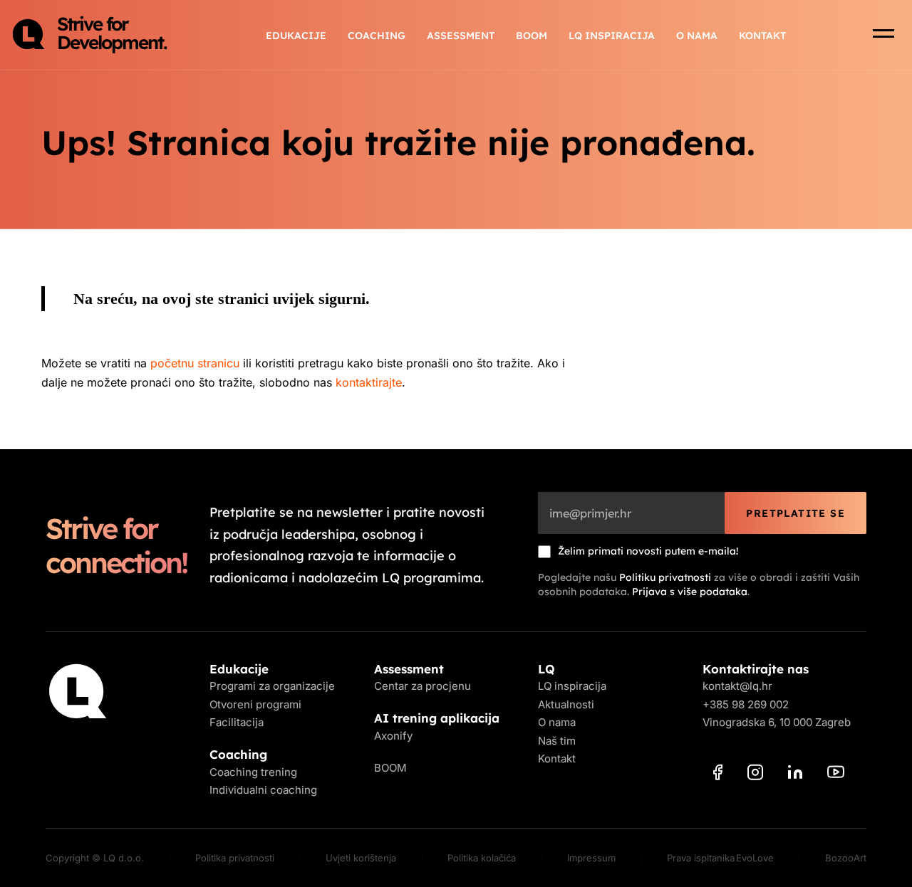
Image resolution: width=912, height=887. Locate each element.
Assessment (460, 35)
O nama (696, 35)
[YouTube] (836, 774)
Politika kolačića (481, 858)
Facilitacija (236, 722)
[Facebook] (718, 774)
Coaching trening (253, 772)
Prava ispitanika (701, 858)
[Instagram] (755, 774)
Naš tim (557, 740)
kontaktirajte (369, 382)
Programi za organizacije (272, 686)
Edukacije (296, 35)
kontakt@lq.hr (737, 686)
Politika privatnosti (234, 858)
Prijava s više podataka (689, 591)
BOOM (531, 35)
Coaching (376, 35)
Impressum (591, 858)
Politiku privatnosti (665, 577)
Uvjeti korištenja (361, 858)
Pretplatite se (795, 513)
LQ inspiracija (612, 35)
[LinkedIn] (795, 774)
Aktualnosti (566, 704)
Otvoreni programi (255, 704)
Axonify (393, 735)
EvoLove (755, 858)
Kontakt (762, 35)
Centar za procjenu (422, 686)
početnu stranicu (194, 363)
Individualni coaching (263, 790)
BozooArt (845, 858)
